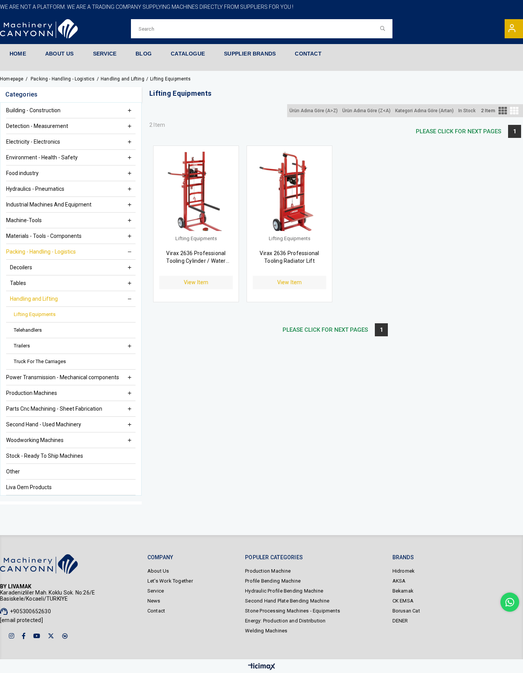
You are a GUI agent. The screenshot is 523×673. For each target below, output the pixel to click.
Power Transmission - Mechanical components (63, 377)
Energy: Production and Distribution (285, 621)
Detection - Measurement (37, 126)
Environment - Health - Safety (42, 157)
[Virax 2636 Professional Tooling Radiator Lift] (289, 194)
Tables (18, 283)
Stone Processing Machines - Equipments (292, 611)
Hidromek (403, 571)
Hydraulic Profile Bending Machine (284, 591)
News (153, 601)
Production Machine (268, 571)
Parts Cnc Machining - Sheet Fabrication (54, 409)
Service (155, 591)
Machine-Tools (24, 220)
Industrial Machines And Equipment (49, 204)
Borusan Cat (406, 611)
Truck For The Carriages (40, 361)
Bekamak (402, 591)
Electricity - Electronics (33, 142)
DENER (400, 621)
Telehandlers (28, 330)
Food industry (23, 173)
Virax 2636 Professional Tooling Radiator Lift (289, 257)
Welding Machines (266, 631)
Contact (156, 611)
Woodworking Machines (35, 440)
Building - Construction (34, 110)
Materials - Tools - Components (44, 236)
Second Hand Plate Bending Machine (287, 601)
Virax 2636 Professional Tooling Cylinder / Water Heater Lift (196, 257)
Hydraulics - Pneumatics (35, 189)
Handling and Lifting (34, 299)
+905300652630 (30, 611)
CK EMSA (402, 601)
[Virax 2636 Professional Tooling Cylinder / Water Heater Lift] (196, 194)
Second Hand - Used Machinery (43, 424)
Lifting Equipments (35, 314)
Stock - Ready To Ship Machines (44, 456)
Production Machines (31, 393)
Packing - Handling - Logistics (41, 252)
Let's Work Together (170, 581)
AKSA (399, 581)
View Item (196, 282)
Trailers (22, 346)
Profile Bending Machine (273, 581)
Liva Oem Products (29, 487)
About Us (158, 571)
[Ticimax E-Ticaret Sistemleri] (261, 667)
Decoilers (21, 267)
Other (13, 471)
